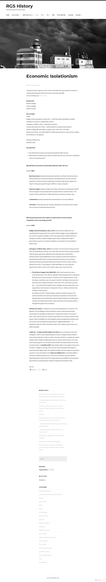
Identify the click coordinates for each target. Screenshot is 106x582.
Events (41, 509)
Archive (78, 15)
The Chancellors (43, 541)
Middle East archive (44, 530)
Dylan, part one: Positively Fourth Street (49, 441)
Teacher (70, 15)
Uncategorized (43, 562)
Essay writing (61, 15)
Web (53, 15)
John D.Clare (42, 96)
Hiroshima (41, 414)
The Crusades (42, 544)
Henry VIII (41, 519)
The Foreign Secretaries (45, 548)
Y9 (47, 15)
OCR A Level (15, 15)
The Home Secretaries (45, 555)
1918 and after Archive (45, 491)
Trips (40, 559)
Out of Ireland (43, 534)
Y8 (42, 15)
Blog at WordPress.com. (53, 578)
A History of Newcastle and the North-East (50, 494)
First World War (43, 512)
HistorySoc (42, 526)
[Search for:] (53, 459)
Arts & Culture (43, 501)
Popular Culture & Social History (47, 537)
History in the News (44, 523)
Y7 (36, 15)
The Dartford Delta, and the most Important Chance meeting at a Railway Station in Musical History (51, 408)
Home (7, 15)
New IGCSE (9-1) (27, 15)
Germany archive (43, 516)
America (41, 498)
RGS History (19, 6)
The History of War (44, 551)
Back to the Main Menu (33, 85)
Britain (41, 505)
